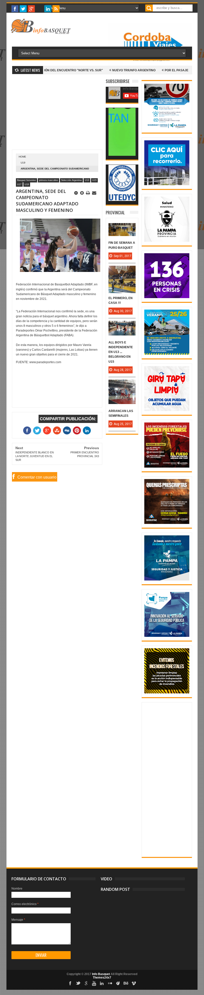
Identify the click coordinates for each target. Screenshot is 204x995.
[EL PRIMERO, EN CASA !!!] (122, 271)
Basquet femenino (26, 180)
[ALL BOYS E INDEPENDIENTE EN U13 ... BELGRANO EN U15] (122, 326)
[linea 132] (166, 297)
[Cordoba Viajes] (150, 64)
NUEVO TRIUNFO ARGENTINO (115, 70)
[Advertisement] (57, 115)
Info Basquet (101, 974)
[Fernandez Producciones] (121, 155)
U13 (87, 180)
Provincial (115, 212)
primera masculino (48, 180)
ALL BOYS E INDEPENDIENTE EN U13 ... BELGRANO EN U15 (120, 352)
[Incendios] (166, 692)
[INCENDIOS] (166, 466)
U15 (94, 180)
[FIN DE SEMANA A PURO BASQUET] (122, 228)
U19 (23, 162)
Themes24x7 (102, 977)
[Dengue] (166, 410)
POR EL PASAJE (157, 70)
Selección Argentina (71, 180)
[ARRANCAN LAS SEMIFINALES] (122, 385)
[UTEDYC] (121, 200)
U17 (19, 184)
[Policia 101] (166, 579)
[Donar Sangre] (166, 241)
